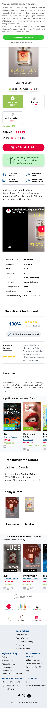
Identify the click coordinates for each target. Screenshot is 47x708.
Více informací (35, 32)
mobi (25, 88)
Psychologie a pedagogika (7, 668)
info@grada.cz (12, 685)
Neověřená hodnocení (21, 311)
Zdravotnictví (7, 660)
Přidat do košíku (26, 147)
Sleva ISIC (20, 645)
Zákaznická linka (23, 648)
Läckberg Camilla (17, 467)
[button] (23, 42)
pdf (35, 88)
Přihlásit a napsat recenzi (26, 334)
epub (14, 88)
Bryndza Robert (10, 437)
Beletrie (5, 657)
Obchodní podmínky (24, 641)
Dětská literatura (9, 664)
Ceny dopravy (21, 634)
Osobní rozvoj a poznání (12, 673)
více (4, 203)
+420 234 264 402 (13, 682)
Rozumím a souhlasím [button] (23, 37)
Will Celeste (28, 439)
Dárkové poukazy (23, 638)
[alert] (23, 23)
